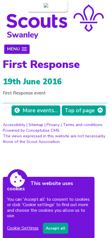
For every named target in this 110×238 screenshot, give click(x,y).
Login (37, 6)
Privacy (53, 124)
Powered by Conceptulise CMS (31, 130)
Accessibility (14, 124)
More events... (40, 110)
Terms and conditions (82, 124)
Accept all (55, 228)
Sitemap (35, 124)
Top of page (80, 110)
